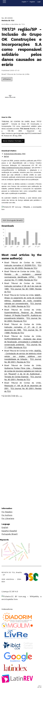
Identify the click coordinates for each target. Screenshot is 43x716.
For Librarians (8, 518)
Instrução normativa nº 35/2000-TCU (20, 265)
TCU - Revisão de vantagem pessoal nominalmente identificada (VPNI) (22, 274)
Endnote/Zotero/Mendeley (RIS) (15, 154)
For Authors (7, 515)
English (5, 527)
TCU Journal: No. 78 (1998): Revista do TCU (22, 331)
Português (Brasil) (10, 534)
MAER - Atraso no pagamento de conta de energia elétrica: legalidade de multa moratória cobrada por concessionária (22, 299)
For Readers (7, 512)
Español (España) (9, 531)
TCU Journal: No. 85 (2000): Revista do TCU (22, 266)
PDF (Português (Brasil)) (13, 220)
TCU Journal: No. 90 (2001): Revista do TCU (22, 378)
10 (17, 395)
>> (21, 395)
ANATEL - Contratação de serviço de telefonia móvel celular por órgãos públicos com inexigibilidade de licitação (22, 354)
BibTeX (6, 156)
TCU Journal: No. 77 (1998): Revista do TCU (22, 278)
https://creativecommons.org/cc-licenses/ (16, 167)
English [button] (25, 2)
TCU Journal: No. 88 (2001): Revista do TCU (22, 360)
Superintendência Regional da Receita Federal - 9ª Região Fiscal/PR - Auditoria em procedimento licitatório (22, 315)
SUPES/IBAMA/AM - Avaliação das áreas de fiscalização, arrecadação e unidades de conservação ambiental (22, 341)
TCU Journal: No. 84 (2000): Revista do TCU (22, 319)
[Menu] (4, 2)
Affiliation (7, 79)
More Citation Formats (12, 141)
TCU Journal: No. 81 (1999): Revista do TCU (22, 305)
